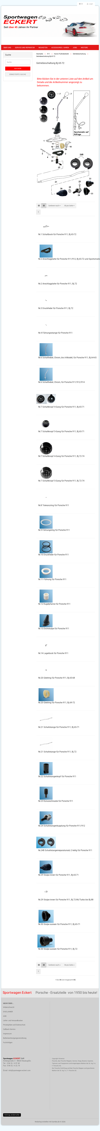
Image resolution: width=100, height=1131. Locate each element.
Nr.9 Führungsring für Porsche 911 (54, 530)
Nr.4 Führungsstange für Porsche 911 (55, 333)
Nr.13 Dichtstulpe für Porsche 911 (53, 628)
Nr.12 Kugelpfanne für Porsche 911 (54, 604)
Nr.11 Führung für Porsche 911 (52, 579)
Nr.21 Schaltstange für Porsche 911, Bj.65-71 (58, 727)
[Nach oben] (93, 1127)
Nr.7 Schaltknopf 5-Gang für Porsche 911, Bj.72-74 (61, 481)
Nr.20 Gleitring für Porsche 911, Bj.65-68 (56, 678)
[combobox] (54, 205)
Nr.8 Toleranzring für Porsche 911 (53, 505)
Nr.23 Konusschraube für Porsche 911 (55, 801)
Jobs (75, 48)
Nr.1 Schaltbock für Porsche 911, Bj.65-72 (57, 234)
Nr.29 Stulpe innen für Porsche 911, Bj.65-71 (58, 875)
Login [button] (90, 4)
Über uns (7, 48)
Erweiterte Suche (17, 74)
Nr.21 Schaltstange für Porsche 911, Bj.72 (57, 751)
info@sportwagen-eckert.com (19, 1070)
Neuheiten (43, 48)
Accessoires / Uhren (60, 48)
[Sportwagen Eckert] (50, 25)
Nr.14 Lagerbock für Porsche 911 (53, 653)
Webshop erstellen (42, 1122)
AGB (4, 1016)
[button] (81, 4)
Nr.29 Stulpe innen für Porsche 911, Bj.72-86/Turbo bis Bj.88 (65, 899)
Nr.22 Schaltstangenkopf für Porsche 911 (57, 776)
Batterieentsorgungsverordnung (14, 1038)
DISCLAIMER (8, 1012)
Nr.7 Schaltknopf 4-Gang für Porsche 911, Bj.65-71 (61, 407)
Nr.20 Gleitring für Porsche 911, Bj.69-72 (56, 702)
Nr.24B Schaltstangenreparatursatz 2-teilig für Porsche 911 (65, 850)
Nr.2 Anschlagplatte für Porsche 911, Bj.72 (57, 283)
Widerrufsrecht (8, 1007)
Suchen (17, 68)
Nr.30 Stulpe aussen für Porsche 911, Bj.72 (57, 949)
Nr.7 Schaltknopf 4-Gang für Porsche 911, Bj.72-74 (61, 456)
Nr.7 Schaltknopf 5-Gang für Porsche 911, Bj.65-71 (61, 431)
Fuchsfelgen (7, 1042)
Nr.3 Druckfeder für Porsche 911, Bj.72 (55, 308)
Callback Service (9, 1029)
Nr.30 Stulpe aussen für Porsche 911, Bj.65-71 (59, 924)
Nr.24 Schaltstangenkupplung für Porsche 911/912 (61, 826)
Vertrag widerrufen (12, 1115)
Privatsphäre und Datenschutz (14, 1025)
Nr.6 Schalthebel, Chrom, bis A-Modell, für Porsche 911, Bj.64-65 (67, 357)
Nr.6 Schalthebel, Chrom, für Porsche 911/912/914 (61, 382)
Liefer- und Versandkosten (13, 1020)
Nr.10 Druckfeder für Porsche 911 (53, 554)
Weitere (84, 48)
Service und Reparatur (25, 48)
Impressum (7, 1034)
